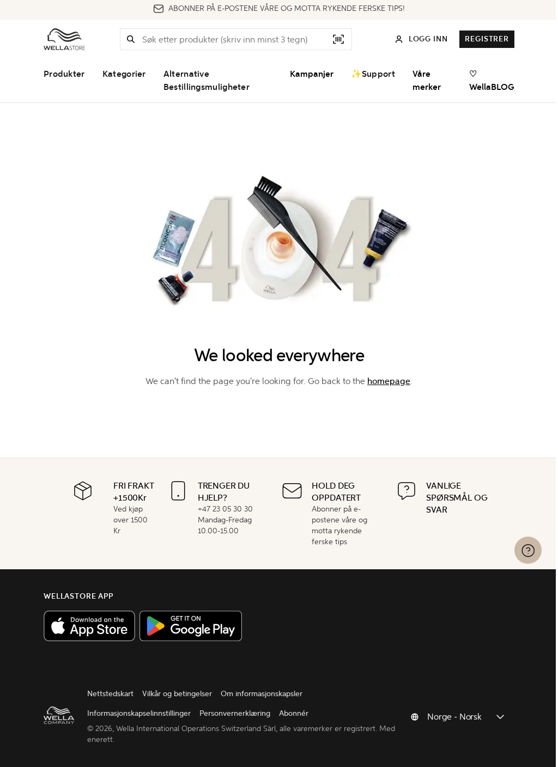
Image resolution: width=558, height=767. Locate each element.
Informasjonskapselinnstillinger (139, 713)
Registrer (487, 39)
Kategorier (124, 74)
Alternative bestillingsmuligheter (206, 81)
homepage (388, 381)
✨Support (373, 74)
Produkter (64, 74)
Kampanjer (311, 74)
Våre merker (427, 81)
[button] (131, 39)
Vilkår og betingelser (177, 693)
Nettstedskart (110, 693)
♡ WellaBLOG (491, 81)
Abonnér (293, 713)
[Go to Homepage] (64, 39)
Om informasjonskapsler (261, 693)
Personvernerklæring (234, 713)
